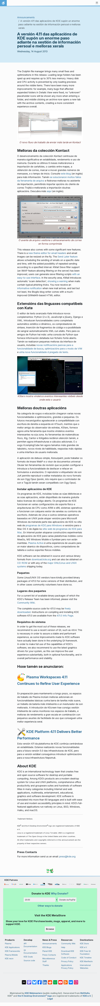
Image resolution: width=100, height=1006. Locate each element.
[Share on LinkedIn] (45, 981)
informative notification (29, 288)
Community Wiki (26, 602)
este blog (66, 173)
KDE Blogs (46, 947)
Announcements (26, 17)
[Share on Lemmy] (55, 981)
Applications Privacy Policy (67, 966)
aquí (49, 191)
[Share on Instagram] (76, 981)
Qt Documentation (30, 951)
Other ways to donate (50, 905)
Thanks (45, 965)
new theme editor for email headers (47, 253)
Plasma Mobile (11, 955)
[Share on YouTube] (60, 981)
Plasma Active (35, 543)
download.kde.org (41, 559)
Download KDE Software (67, 952)
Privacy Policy (67, 961)
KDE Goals (28, 957)
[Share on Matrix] (24, 981)
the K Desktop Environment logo (35, 996)
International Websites (85, 966)
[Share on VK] (71, 981)
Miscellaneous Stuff (48, 959)
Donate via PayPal (67, 900)
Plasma (8, 943)
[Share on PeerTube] (66, 981)
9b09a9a (85, 993)
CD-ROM (22, 563)
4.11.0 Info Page (65, 615)
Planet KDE (47, 951)
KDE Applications (12, 947)
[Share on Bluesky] (34, 981)
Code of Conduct (68, 957)
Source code (29, 960)
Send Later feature (67, 256)
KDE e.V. (83, 947)
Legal (50, 999)
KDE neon (9, 958)
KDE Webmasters (33, 993)
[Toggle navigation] (97, 3)
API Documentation (30, 944)
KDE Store (84, 943)
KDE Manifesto (86, 961)
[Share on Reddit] (50, 981)
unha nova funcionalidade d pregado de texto (43, 352)
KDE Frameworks (12, 951)
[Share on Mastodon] (29, 981)
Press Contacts (49, 955)
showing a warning (58, 281)
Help (63, 947)
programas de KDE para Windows (44, 525)
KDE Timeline (86, 957)
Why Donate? (59, 893)
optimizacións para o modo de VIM (63, 348)
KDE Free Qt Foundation (85, 952)
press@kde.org (67, 856)
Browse (50, 929)
